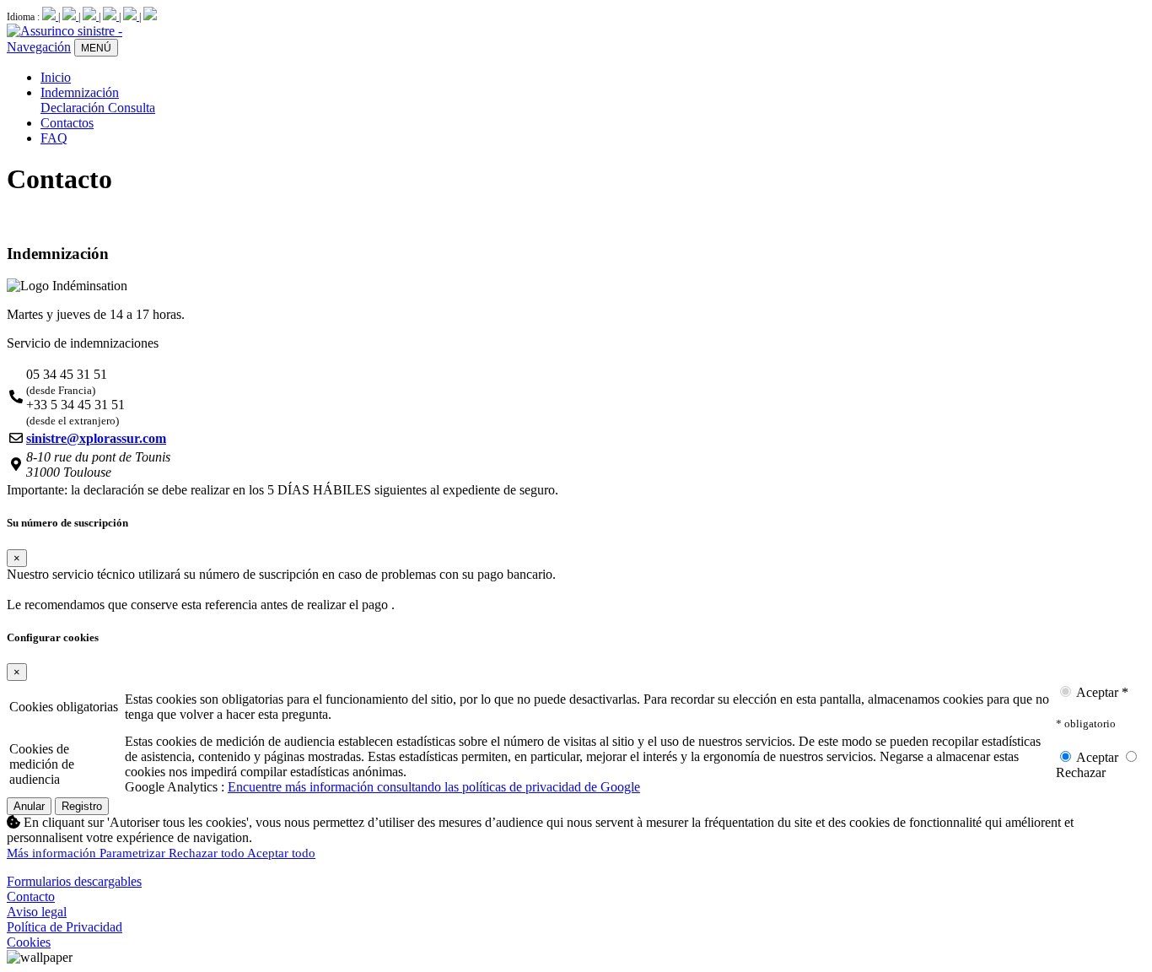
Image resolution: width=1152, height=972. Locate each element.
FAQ (53, 138)
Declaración (74, 107)
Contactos (67, 123)
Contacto (31, 896)
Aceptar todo (281, 853)
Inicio (55, 77)
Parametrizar (134, 853)
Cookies (29, 942)
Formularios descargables (74, 881)
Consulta (131, 107)
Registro (82, 806)
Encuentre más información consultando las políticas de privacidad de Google (434, 787)
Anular (29, 806)
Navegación (39, 47)
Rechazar (1081, 772)
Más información (53, 853)
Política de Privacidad (64, 927)
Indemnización (79, 92)
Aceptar (1098, 757)
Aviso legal (37, 911)
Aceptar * (1101, 692)
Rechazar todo (208, 853)
